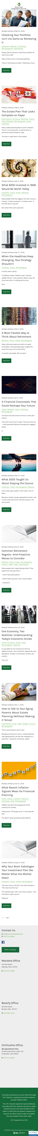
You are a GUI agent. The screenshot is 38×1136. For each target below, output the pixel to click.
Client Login (6, 38)
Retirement (13, 46)
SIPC (25, 1100)
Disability (25, 724)
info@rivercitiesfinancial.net (13, 934)
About (4, 18)
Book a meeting (10, 950)
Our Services (6, 23)
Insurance (5, 564)
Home (4, 13)
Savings (18, 193)
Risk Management (7, 49)
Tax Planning (22, 46)
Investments (5, 46)
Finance (28, 121)
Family (4, 121)
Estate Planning (18, 49)
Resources (6, 28)
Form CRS (23, 1120)
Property (31, 119)
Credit (23, 643)
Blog (3, 33)
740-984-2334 (9, 1013)
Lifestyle (17, 340)
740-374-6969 (9, 936)
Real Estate (24, 119)
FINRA (19, 1100)
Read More (6, 70)
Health (11, 564)
